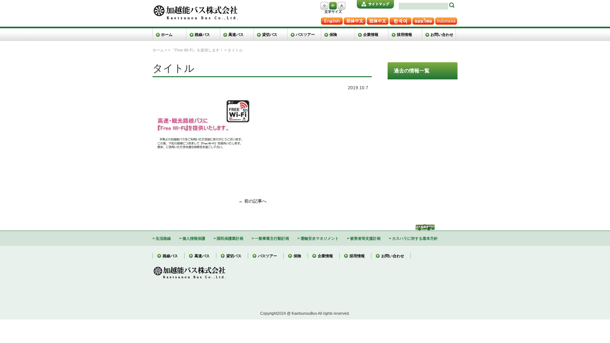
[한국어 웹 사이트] (400, 20)
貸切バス (269, 34)
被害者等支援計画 (365, 238)
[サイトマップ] (375, 4)
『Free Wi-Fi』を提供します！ (197, 50)
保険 (333, 34)
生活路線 (163, 238)
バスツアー (305, 34)
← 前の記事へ (253, 201)
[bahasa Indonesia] (446, 20)
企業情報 (370, 34)
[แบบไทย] (423, 20)
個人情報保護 (193, 238)
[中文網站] (377, 20)
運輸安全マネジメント (320, 238)
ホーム (167, 34)
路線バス (202, 34)
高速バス (236, 34)
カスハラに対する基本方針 (415, 238)
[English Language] (331, 20)
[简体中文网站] (354, 20)
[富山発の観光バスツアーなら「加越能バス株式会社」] (195, 7)
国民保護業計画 (230, 238)
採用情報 (404, 34)
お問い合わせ (441, 34)
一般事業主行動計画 (272, 238)
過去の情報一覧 (412, 70)
